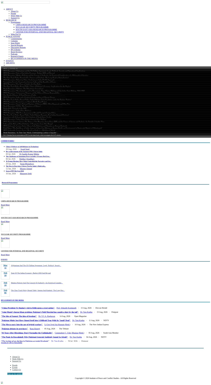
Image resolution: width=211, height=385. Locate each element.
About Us (14, 11)
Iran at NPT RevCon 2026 (15, 171)
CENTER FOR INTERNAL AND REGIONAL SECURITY (40, 32)
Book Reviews (16, 52)
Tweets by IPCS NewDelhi (11, 343)
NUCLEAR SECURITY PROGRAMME (32, 27)
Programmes (15, 22)
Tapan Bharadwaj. (27, 164)
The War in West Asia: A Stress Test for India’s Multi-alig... (26, 166)
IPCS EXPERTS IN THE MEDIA (24, 58)
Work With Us (16, 16)
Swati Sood (25, 149)
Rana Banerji (35, 329)
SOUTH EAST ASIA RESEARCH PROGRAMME (36, 29)
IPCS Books (15, 50)
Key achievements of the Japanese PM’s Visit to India (24, 151)
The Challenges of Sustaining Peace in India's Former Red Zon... (28, 156)
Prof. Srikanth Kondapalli (66, 308)
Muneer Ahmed (26, 169)
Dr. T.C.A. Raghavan (46, 316)
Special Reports (17, 45)
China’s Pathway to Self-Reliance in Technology (22, 147)
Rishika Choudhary (26, 159)
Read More (5, 205)
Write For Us (16, 34)
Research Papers (17, 56)
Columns (14, 41)
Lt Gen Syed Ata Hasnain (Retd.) (57, 325)
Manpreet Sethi (26, 174)
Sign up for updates (14, 374)
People (13, 13)
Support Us (15, 18)
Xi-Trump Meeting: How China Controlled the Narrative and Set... (28, 161)
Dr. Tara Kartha (86, 312)
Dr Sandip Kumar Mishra (29, 154)
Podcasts (14, 54)
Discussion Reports (18, 47)
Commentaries (16, 39)
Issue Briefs (15, 43)
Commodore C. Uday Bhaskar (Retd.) (69, 333)
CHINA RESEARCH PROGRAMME (31, 25)
